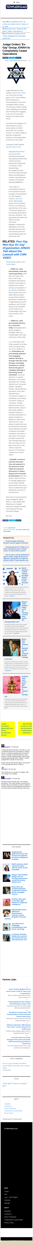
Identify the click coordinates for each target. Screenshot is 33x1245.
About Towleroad (10, 1108)
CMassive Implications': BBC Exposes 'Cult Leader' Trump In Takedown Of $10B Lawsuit (19, 1027)
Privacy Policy (8, 1113)
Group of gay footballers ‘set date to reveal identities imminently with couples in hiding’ (16, 1066)
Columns (7, 1200)
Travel (6, 1191)
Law (13, 133)
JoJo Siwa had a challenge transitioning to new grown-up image (19, 926)
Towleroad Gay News (16, 7)
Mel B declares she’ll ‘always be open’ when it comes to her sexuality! (25, 576)
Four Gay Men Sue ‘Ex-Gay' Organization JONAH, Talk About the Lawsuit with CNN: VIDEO (16, 249)
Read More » (12, 596)
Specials (7, 1203)
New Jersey (22, 93)
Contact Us (8, 1106)
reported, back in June (13, 147)
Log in (22, 1240)
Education (11, 528)
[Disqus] (16, 766)
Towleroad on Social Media (13, 1111)
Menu (18, 2)
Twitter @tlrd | (7, 1083)
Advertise (7, 1104)
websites (14, 290)
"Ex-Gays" (19, 529)
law (28, 529)
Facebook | (16, 1083)
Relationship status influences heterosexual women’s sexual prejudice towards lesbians (15, 914)
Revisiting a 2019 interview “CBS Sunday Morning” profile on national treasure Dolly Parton (19, 1014)
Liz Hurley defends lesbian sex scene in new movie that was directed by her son (19, 937)
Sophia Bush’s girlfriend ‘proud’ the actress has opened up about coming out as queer (15, 24)
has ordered (10, 95)
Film (5, 1194)
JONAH (12, 97)
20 (30, 60)
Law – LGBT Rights (11, 1197)
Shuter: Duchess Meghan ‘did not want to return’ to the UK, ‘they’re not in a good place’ (18, 991)
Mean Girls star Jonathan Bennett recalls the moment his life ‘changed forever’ (19, 890)
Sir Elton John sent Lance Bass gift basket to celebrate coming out (19, 901)
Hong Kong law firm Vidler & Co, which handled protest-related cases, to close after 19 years (16, 549)
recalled (15, 154)
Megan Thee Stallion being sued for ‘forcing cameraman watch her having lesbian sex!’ (14, 36)
